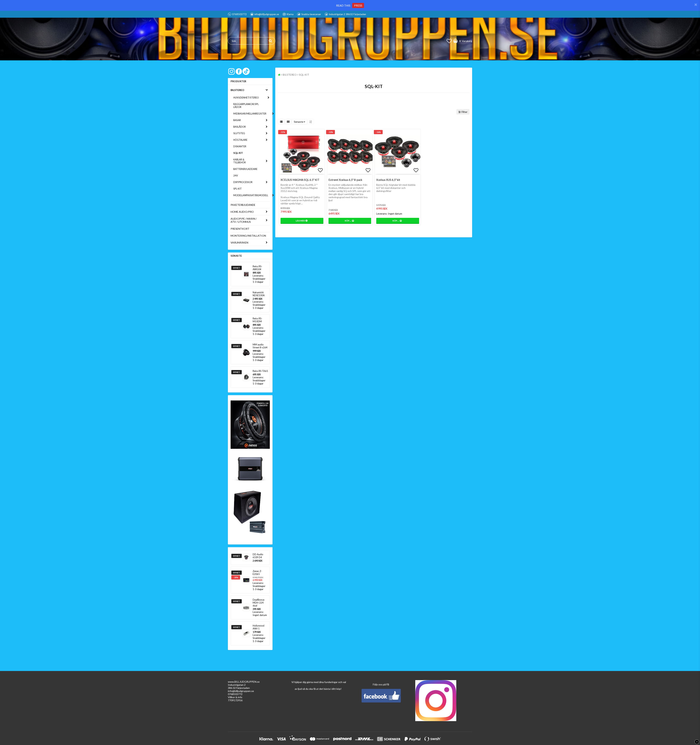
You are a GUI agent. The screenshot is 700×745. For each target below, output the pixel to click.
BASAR (237, 120)
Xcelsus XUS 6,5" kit (388, 179)
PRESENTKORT (240, 228)
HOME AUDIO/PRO (242, 211)
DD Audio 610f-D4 (258, 556)
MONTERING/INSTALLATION (248, 235)
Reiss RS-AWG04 (257, 268)
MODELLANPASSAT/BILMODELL (250, 195)
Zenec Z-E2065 (257, 572)
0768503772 (235, 694)
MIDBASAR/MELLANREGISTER (249, 113)
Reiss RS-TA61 (260, 370)
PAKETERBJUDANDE (243, 204)
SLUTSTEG (239, 133)
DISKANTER (239, 146)
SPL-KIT (237, 188)
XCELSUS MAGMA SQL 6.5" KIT (300, 179)
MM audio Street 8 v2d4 (260, 346)
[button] (449, 41)
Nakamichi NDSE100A (259, 294)
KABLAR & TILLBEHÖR (239, 161)
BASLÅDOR (239, 126)
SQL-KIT (238, 152)
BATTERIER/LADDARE (245, 169)
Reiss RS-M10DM (257, 320)
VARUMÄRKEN (239, 242)
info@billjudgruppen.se (241, 691)
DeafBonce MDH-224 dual (258, 602)
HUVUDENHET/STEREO (246, 97)
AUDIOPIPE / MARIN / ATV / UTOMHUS (244, 220)
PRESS (358, 5)
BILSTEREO (237, 90)
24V (235, 175)
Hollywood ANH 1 (258, 627)
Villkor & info (235, 697)
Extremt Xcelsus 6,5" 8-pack (345, 179)
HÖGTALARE (240, 139)
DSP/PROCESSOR (242, 182)
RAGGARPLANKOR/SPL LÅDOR (246, 105)
